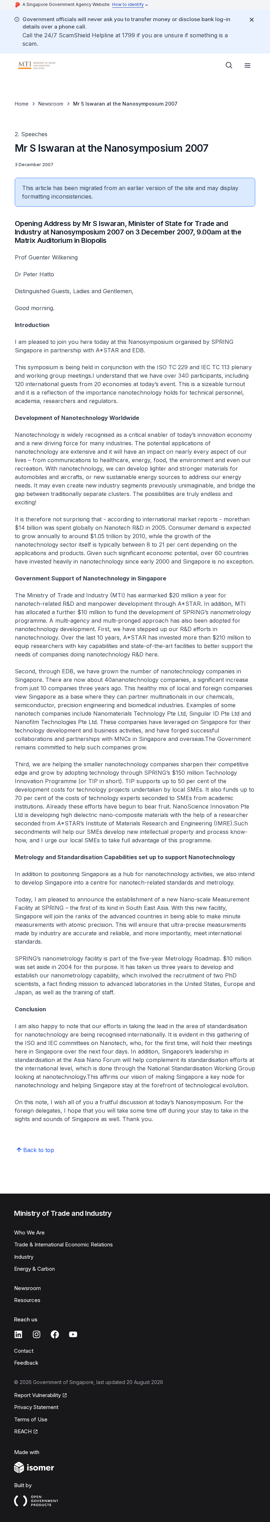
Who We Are (29, 1232)
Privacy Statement (36, 1407)
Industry (23, 1256)
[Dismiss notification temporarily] (251, 19)
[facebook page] (55, 1334)
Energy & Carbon (34, 1268)
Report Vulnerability (37, 1395)
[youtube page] (73, 1334)
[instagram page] (36, 1334)
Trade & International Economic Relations (63, 1244)
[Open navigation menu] (247, 65)
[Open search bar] (229, 65)
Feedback (26, 1362)
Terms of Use (30, 1419)
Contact (23, 1350)
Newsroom (50, 104)
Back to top (38, 1149)
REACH (23, 1431)
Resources (27, 1300)
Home (21, 104)
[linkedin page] (18, 1334)
